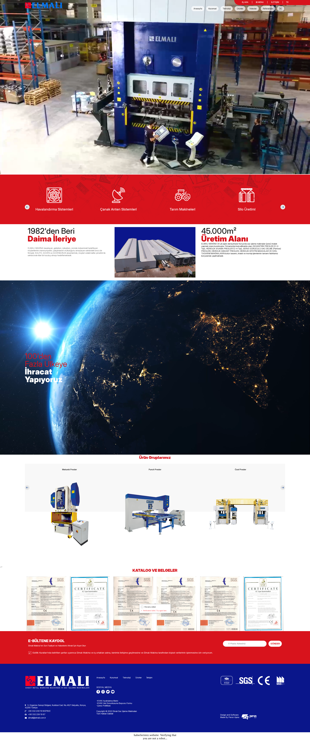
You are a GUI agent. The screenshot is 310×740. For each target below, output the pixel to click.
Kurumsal (212, 8)
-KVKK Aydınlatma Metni (107, 701)
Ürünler (240, 8)
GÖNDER (275, 643)
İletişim (149, 677)
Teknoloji (227, 8)
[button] (27, 207)
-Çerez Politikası (103, 705)
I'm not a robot (150, 607)
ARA (246, 2)
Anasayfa (198, 8)
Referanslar (268, 8)
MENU (261, 2)
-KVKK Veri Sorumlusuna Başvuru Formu (114, 703)
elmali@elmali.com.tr (37, 718)
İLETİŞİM (275, 2)
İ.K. (280, 8)
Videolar (253, 8)
